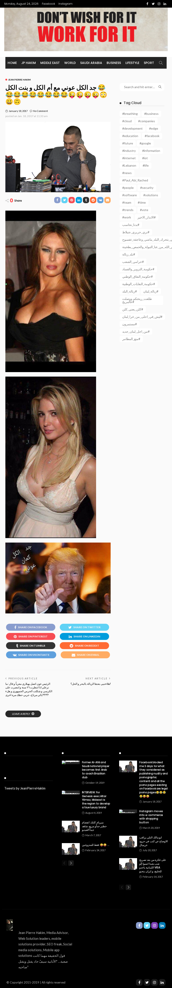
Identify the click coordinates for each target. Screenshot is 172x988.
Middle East (50, 63)
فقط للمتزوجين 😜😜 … (95, 845)
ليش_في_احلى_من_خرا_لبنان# (142, 316)
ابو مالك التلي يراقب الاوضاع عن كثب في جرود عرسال (153, 841)
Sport (149, 63)
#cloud (127, 121)
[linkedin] (162, 982)
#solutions (150, 195)
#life (146, 165)
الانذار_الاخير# (147, 217)
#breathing (130, 114)
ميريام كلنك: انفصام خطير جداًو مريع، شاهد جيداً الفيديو (94, 826)
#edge (153, 128)
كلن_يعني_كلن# (132, 309)
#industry (129, 151)
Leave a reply (21, 713)
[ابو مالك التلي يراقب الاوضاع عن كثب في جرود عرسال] (128, 841)
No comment (40, 110)
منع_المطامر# (131, 339)
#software (129, 195)
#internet (129, 158)
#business (151, 114)
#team (126, 202)
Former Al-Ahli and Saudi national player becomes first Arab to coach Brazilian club (95, 769)
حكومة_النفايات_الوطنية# (138, 284)
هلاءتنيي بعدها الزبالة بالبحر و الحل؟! (91, 684)
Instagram (65, 4)
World (70, 63)
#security (146, 188)
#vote (144, 210)
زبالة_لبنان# (150, 291)
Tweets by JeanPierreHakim (24, 788)
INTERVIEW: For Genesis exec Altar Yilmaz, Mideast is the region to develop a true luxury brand (96, 799)
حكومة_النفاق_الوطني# (137, 276)
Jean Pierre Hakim (19, 80)
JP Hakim (28, 63)
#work (126, 217)
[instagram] (154, 982)
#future (127, 143)
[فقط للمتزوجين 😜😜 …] (71, 849)
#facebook (152, 136)
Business (114, 63)
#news (127, 173)
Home (12, 63)
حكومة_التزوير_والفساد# (138, 269)
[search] (161, 63)
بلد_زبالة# (128, 254)
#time (142, 202)
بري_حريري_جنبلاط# (135, 232)
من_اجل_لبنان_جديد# (136, 331)
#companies (146, 121)
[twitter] (147, 982)
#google (145, 143)
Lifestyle (132, 63)
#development (132, 128)
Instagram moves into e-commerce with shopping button (151, 816)
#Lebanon (129, 165)
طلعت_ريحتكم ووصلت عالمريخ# (137, 300)
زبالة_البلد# (129, 291)
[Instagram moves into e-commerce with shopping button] (128, 811)
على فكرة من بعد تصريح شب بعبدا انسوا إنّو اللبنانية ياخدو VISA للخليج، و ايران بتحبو (152, 865)
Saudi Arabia (91, 63)
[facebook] (139, 982)
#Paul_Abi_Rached (135, 180)
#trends (127, 210)
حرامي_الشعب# (133, 262)
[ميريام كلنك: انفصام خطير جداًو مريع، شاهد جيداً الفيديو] (71, 826)
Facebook (48, 4)
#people (128, 188)
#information (151, 151)
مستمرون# (129, 324)
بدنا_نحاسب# (130, 225)
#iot (145, 158)
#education (130, 136)
